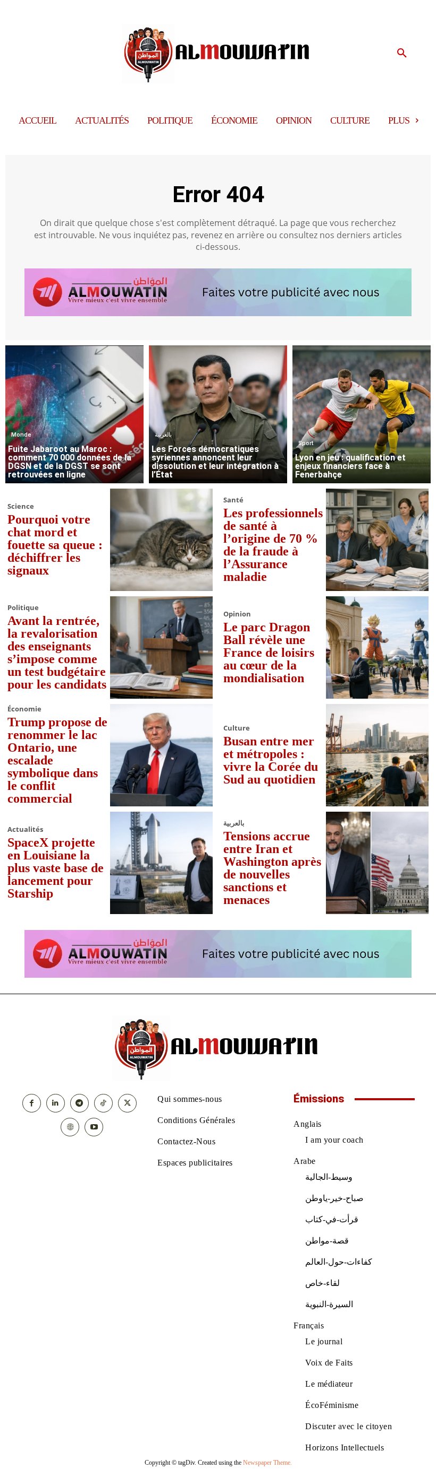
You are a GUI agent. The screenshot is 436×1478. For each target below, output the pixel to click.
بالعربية (163, 434)
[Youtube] (94, 1127)
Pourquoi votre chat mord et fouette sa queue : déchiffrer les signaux (55, 544)
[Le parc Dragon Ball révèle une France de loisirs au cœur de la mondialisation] (377, 647)
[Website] (70, 1127)
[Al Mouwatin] (218, 53)
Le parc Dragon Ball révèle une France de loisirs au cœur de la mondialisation (268, 652)
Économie (24, 709)
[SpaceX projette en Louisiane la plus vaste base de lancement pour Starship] (161, 863)
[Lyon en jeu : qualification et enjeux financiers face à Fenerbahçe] (361, 414)
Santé (233, 500)
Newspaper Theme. (267, 1462)
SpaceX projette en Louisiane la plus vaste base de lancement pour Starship (55, 868)
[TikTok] (103, 1103)
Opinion (237, 614)
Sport (305, 443)
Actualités (25, 829)
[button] (402, 53)
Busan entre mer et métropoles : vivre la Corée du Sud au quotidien (270, 760)
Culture (236, 728)
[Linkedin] (55, 1103)
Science (20, 506)
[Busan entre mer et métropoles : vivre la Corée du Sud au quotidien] (377, 755)
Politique (23, 607)
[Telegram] (79, 1103)
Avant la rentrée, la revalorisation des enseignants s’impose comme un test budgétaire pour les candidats (56, 652)
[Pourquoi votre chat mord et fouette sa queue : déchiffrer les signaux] (161, 540)
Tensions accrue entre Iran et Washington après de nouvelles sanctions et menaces (272, 868)
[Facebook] (31, 1103)
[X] (127, 1103)
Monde (21, 434)
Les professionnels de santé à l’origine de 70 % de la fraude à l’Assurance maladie (273, 545)
